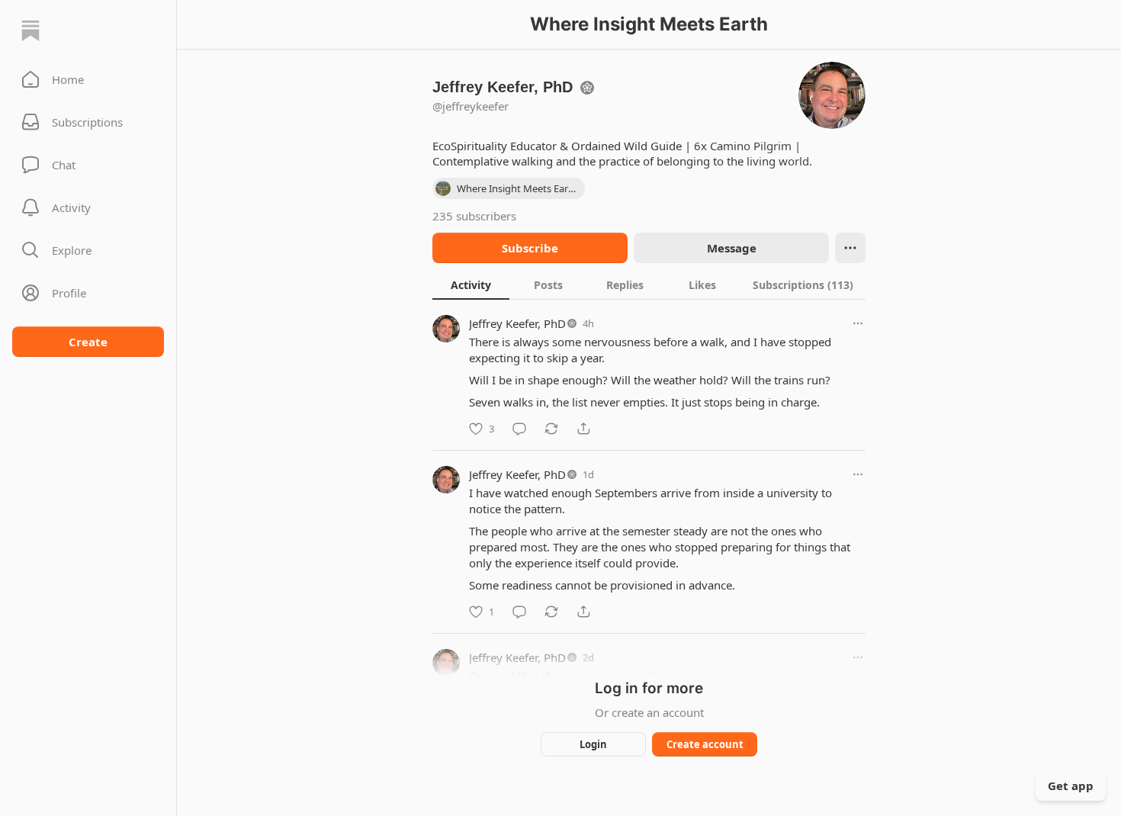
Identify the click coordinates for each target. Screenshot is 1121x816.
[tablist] (649, 284)
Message (731, 247)
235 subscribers (474, 215)
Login (593, 744)
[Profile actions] (850, 248)
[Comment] (519, 428)
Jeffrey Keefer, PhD (517, 323)
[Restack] (551, 428)
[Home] (30, 30)
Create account (705, 744)
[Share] (583, 428)
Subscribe (530, 247)
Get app (1071, 785)
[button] (88, 79)
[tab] (470, 284)
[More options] (858, 323)
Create (88, 341)
